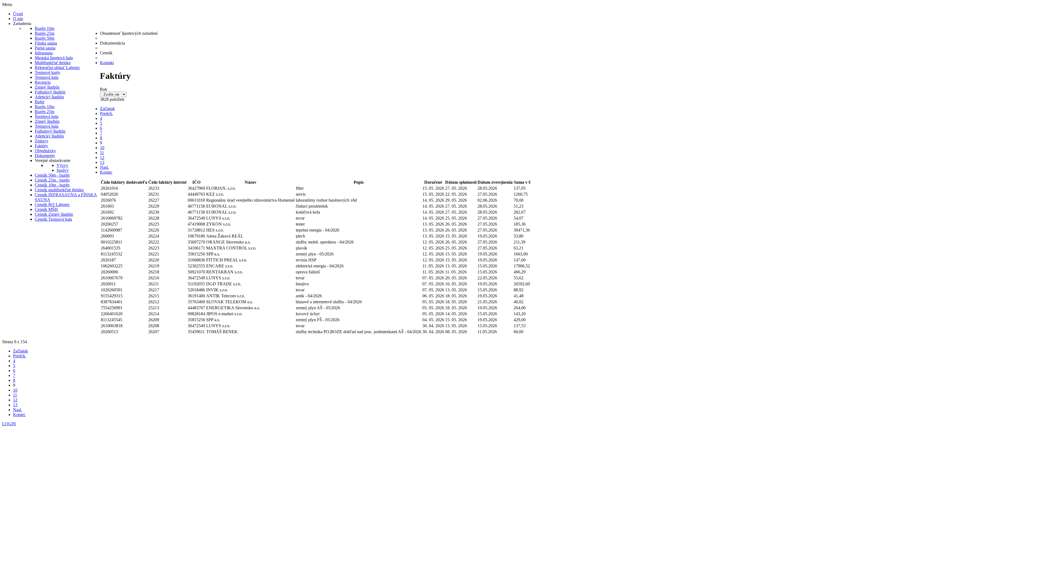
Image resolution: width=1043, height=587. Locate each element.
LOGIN (9, 423)
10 (102, 147)
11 (102, 152)
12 (102, 157)
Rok (103, 89)
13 (102, 162)
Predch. (106, 113)
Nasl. (104, 167)
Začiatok (107, 108)
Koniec (106, 172)
